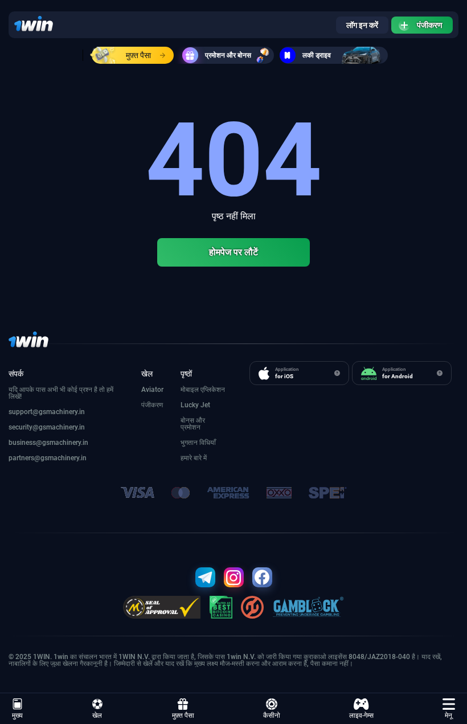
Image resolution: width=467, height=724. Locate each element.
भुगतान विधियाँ (198, 442)
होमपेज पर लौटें (233, 252)
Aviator (152, 389)
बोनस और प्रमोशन (193, 424)
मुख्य (17, 715)
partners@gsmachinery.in (48, 458)
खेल (97, 715)
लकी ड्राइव (316, 55)
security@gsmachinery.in (47, 427)
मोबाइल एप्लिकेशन (203, 389)
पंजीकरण (430, 25)
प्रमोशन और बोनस (228, 55)
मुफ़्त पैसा (138, 55)
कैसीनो (271, 715)
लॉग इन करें (362, 25)
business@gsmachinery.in (48, 443)
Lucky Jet (195, 405)
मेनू (448, 715)
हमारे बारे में (194, 458)
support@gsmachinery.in (47, 412)
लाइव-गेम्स (361, 715)
